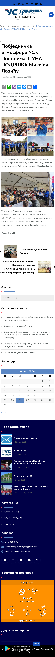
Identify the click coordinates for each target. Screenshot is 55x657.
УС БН (12, 232)
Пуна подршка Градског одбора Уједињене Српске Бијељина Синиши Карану (28, 318)
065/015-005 (11, 542)
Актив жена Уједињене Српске (19, 352)
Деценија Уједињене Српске (18, 326)
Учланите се (20, 451)
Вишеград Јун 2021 (24, 476)
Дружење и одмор (13, 517)
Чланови (8, 524)
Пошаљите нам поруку (25, 438)
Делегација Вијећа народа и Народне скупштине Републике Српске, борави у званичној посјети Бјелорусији (28, 335)
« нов (3, 412)
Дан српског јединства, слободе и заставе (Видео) (31, 488)
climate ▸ (28, 620)
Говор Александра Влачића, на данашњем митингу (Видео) (29, 462)
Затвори (36, 643)
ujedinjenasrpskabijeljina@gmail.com (21, 546)
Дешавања (5, 42)
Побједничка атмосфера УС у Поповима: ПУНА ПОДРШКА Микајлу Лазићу (26, 345)
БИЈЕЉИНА (25, 16)
